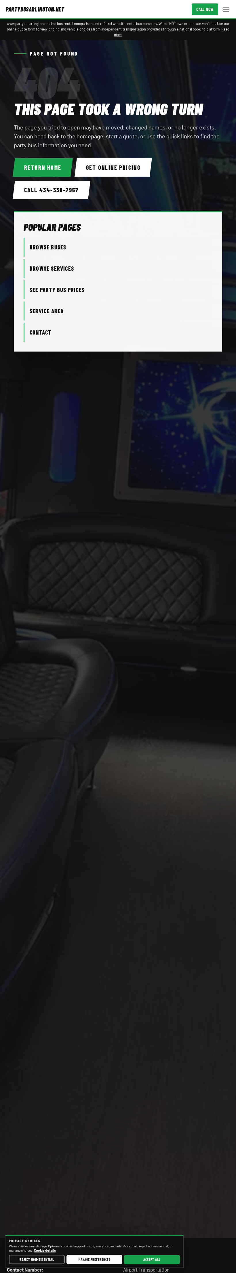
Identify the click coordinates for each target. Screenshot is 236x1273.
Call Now (205, 9)
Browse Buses (48, 247)
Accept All (151, 1259)
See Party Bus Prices (57, 289)
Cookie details (45, 1250)
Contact (40, 332)
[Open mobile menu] (226, 9)
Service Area (47, 311)
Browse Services (52, 268)
